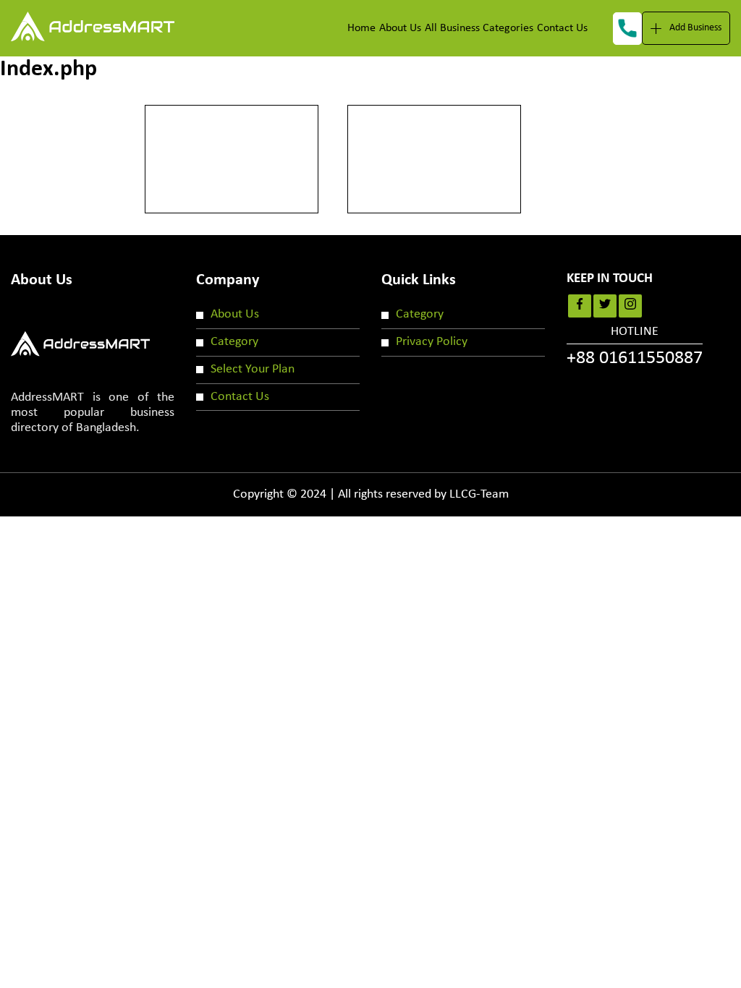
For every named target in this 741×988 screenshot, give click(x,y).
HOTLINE (635, 346)
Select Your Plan (253, 369)
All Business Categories (479, 28)
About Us (400, 28)
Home (361, 28)
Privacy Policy (431, 342)
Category (234, 342)
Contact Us (562, 28)
